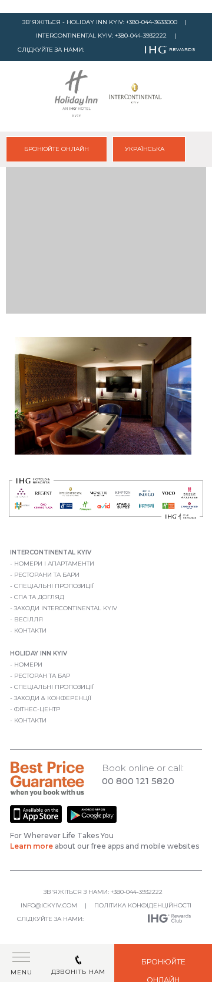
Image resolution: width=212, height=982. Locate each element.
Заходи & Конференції (52, 698)
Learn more (31, 846)
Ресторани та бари (47, 575)
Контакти (30, 630)
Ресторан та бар (42, 676)
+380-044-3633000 (151, 22)
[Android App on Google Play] (91, 821)
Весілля (28, 619)
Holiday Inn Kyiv (38, 653)
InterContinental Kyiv (50, 552)
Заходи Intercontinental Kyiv (65, 608)
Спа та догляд (39, 597)
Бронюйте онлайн (56, 149)
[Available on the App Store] (37, 821)
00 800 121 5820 (138, 780)
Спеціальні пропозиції (54, 586)
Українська (145, 149)
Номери (28, 664)
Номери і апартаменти (54, 563)
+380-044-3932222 (141, 35)
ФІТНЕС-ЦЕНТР (37, 709)
